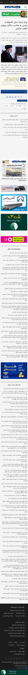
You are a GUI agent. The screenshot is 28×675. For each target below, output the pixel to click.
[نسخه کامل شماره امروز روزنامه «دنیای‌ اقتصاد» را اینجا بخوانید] (14, 167)
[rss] (14, 658)
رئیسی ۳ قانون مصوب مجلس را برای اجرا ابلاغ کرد (16, 124)
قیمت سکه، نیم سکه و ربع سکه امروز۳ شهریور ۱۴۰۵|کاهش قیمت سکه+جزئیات (14, 598)
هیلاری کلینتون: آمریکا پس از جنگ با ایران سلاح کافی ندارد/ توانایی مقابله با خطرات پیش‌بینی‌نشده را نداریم (14, 356)
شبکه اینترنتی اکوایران (8, 613)
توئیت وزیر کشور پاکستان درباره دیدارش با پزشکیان (16, 288)
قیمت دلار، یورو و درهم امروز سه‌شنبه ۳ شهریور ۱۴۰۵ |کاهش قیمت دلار (15, 594)
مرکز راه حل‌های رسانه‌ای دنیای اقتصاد (16, 633)
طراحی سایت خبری (22, 668)
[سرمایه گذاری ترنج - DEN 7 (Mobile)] (14, 14)
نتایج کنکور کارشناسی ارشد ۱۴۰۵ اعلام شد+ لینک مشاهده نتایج (14, 299)
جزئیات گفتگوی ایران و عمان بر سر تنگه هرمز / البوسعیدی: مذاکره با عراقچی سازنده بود (14, 491)
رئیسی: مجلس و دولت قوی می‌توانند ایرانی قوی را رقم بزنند (11, 79)
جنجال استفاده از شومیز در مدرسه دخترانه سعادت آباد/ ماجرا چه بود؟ (15, 460)
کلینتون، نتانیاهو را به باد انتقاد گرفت (19, 291)
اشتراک (10, 642)
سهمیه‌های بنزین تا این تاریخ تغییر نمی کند (17, 498)
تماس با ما (22, 642)
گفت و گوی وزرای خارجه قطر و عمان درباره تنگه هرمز (15, 388)
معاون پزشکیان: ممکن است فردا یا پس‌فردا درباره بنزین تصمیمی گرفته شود (15, 256)
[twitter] (15, 97)
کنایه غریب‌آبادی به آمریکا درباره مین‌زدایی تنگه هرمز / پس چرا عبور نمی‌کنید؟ (14, 413)
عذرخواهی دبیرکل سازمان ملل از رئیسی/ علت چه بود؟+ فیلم (15, 128)
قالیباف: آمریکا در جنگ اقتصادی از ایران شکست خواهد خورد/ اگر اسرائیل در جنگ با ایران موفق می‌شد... (15, 475)
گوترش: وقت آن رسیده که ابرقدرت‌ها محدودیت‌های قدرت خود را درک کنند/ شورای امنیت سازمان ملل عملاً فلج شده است (14, 269)
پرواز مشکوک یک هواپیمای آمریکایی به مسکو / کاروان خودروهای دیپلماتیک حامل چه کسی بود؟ (15, 431)
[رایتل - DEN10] (14, 239)
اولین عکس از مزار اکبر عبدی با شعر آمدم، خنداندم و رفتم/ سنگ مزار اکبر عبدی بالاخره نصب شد (14, 318)
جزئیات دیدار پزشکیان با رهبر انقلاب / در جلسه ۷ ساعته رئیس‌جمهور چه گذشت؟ (15, 533)
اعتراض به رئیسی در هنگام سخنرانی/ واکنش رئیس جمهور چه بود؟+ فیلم (14, 121)
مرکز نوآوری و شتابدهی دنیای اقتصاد (17, 628)
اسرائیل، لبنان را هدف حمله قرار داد (19, 579)
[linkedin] (12, 97)
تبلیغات (15, 642)
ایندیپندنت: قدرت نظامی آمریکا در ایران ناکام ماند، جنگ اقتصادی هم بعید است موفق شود (15, 398)
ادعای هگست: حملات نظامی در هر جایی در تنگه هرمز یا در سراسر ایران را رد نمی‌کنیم (14, 342)
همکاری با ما (11, 645)
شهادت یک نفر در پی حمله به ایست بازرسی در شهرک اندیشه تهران (15, 278)
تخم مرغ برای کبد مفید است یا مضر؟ (19, 406)
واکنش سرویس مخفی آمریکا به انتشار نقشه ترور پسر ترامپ (14, 483)
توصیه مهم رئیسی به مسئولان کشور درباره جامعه (16, 132)
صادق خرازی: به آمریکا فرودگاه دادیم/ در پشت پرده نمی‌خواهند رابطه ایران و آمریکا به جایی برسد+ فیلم (16, 471)
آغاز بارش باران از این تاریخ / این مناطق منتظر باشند (15, 409)
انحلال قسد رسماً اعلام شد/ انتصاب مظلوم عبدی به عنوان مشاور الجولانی (15, 327)
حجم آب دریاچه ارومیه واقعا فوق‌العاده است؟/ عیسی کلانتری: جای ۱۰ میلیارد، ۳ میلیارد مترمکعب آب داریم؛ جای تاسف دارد (14, 284)
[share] (11, 658)
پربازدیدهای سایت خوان (14, 249)
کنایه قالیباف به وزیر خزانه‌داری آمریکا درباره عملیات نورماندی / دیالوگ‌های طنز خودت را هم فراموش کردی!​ (14, 447)
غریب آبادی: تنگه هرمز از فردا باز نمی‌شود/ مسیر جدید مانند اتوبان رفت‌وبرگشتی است (14, 438)
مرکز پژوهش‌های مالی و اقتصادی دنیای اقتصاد (14, 630)
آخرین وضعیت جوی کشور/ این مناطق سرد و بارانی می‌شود (14, 571)
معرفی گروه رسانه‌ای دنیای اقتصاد (17, 610)
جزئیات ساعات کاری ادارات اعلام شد (19, 312)
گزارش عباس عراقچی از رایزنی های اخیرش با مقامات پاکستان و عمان (14, 442)
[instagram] (22, 658)
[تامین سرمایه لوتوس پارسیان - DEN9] (14, 222)
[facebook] (18, 97)
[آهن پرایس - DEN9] (14, 202)
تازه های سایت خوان (14, 385)
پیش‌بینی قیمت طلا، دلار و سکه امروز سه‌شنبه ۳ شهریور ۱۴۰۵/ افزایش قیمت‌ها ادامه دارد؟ (15, 295)
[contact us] (8, 658)
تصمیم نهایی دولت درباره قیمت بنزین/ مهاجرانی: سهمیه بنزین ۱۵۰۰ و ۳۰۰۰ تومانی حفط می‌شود (14, 502)
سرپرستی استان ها (21, 645)
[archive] (5, 658)
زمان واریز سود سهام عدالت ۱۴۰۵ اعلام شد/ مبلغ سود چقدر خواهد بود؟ (14, 274)
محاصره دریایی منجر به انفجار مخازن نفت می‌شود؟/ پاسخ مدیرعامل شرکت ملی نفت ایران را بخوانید (14, 332)
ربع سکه (25, 2)
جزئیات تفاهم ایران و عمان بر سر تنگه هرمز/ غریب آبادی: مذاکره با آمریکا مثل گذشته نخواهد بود (14, 402)
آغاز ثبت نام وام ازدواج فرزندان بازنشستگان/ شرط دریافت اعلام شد (15, 542)
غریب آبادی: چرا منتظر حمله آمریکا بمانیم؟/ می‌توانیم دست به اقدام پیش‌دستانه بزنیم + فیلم (14, 422)
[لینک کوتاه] (21, 97)
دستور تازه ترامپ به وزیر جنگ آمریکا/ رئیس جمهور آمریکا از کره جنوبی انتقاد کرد (14, 582)
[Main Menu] (25, 6)
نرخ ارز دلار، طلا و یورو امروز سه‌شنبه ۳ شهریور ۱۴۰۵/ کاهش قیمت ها (15, 589)
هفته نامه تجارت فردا (20, 616)
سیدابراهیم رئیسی (22, 101)
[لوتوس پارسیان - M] (14, 672)
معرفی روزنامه (22, 651)
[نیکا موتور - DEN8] (14, 188)
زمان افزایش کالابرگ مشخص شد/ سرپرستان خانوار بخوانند (14, 303)
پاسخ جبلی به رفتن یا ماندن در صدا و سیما (17, 315)
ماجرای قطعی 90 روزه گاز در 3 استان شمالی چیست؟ (15, 495)
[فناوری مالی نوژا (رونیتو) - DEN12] (14, 370)
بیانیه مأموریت (12, 651)
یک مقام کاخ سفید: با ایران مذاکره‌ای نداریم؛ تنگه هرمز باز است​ (14, 537)
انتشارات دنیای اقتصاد (20, 622)
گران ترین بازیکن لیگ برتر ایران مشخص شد (17, 556)
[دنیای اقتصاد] (12, 7)
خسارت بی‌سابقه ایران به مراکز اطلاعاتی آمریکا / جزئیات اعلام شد (14, 417)
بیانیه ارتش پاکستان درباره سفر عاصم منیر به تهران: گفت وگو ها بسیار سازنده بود (14, 323)
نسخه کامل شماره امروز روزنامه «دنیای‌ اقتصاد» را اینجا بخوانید (14, 179)
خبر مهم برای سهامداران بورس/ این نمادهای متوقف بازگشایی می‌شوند (15, 518)
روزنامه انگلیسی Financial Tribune (17, 636)
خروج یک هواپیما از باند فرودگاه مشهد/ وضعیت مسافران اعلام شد (14, 480)
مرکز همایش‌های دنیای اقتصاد (18, 625)
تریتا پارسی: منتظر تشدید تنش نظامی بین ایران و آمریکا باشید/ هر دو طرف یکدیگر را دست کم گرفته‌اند (15, 347)
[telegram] (10, 97)
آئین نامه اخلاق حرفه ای (19, 654)
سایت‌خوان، (21, 91)
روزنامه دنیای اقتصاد (20, 613)
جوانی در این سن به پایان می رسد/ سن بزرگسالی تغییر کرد (14, 434)
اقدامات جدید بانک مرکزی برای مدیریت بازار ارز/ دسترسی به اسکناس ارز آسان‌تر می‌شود (14, 351)
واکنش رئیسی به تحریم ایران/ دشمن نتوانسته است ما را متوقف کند (15, 136)
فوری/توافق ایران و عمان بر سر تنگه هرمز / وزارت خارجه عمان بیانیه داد (15, 261)
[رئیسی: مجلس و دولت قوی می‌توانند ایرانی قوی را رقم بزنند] (23, 79)
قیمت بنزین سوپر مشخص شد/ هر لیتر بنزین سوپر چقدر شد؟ (14, 528)
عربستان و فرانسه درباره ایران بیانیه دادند (18, 253)
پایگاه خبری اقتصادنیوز (8, 616)
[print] (7, 97)
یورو (11, 2)
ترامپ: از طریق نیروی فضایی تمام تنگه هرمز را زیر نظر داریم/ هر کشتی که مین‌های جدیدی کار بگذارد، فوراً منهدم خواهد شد (14, 466)
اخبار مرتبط (14, 116)
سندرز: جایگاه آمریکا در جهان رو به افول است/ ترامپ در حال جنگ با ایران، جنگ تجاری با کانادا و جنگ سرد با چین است (14, 393)
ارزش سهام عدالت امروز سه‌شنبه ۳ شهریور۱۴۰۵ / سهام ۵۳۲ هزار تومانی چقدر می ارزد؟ (15, 487)
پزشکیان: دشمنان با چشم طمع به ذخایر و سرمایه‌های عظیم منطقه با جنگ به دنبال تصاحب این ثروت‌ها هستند (14, 575)
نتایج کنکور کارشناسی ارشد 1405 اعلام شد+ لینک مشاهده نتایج (14, 511)
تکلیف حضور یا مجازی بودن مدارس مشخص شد (16, 264)
